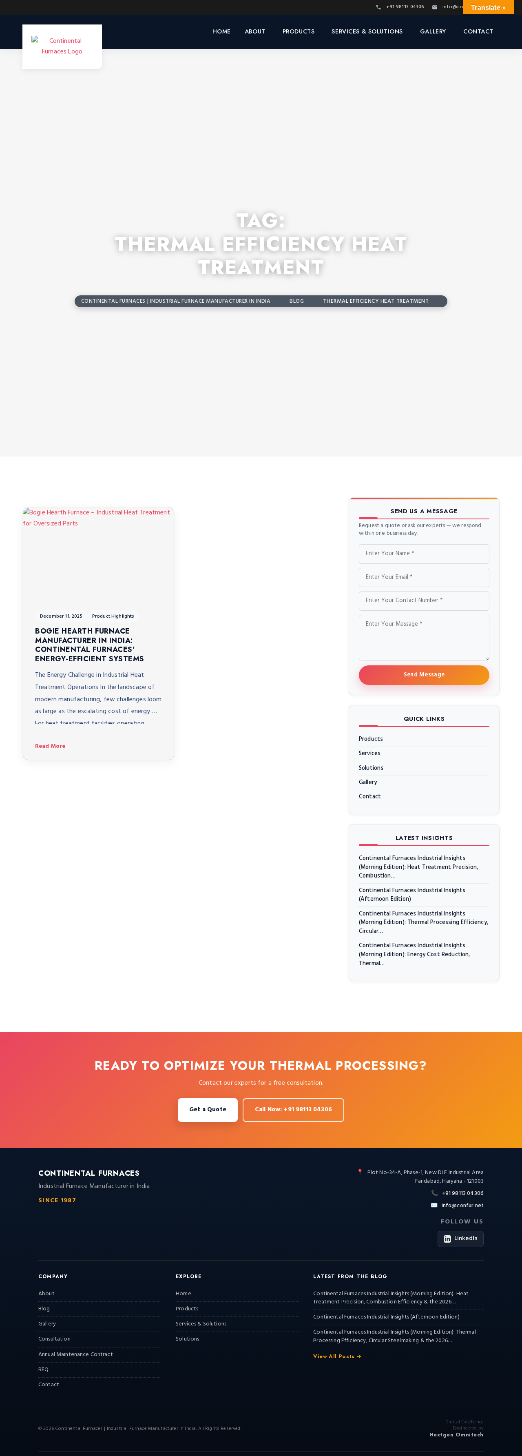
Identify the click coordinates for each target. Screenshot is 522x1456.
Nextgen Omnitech (456, 1435)
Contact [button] (478, 31)
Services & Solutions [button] (367, 31)
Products (371, 739)
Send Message (424, 675)
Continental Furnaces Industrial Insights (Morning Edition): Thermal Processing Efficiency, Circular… (424, 923)
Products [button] (299, 31)
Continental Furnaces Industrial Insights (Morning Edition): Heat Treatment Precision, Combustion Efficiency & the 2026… (391, 1298)
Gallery (433, 31)
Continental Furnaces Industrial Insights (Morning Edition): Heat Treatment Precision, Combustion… (418, 867)
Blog (44, 1309)
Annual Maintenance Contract (75, 1354)
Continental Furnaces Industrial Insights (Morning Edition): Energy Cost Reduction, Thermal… (415, 955)
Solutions (371, 768)
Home (221, 31)
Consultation (54, 1339)
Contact (370, 797)
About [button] (255, 31)
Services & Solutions (201, 1324)
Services (369, 753)
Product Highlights (113, 616)
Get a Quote (207, 1110)
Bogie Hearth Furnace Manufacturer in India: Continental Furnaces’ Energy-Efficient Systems (89, 645)
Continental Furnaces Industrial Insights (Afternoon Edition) (412, 895)
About (46, 1294)
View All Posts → (337, 1356)
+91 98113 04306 (463, 1193)
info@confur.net (463, 1205)
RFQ (43, 1369)
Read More (50, 746)
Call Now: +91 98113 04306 (293, 1110)
